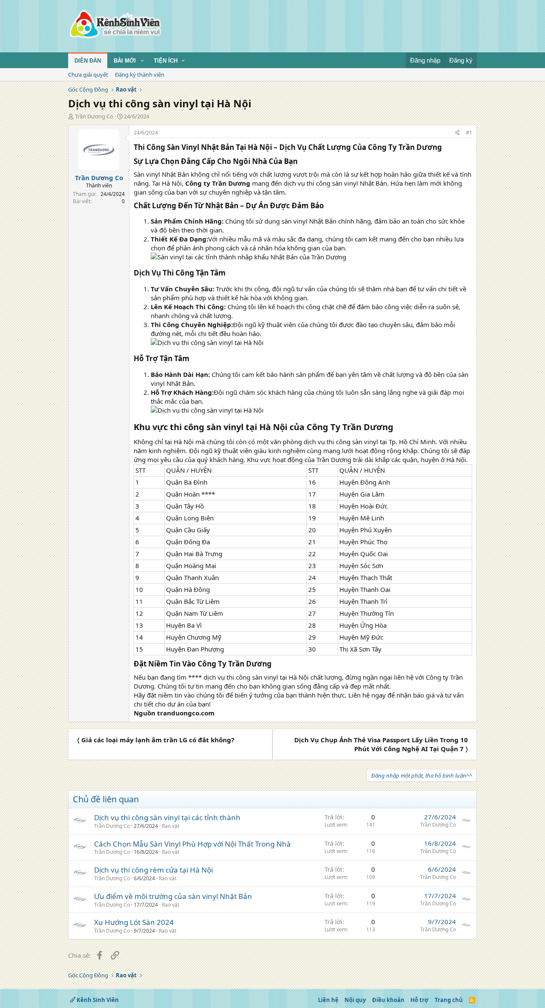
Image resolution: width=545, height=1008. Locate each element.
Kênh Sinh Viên (97, 1000)
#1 (469, 132)
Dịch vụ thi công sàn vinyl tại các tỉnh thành (167, 817)
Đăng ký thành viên (139, 74)
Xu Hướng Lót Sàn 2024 (134, 922)
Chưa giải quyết (88, 74)
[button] (142, 61)
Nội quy (355, 1000)
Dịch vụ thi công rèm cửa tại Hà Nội (153, 870)
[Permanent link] (445, 148)
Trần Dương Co (94, 116)
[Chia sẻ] (457, 133)
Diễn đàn (88, 60)
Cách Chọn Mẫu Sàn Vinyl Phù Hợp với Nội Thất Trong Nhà (192, 844)
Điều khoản (388, 1000)
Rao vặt (170, 826)
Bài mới (125, 60)
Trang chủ (449, 1000)
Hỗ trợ (419, 1000)
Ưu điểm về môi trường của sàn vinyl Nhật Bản (173, 896)
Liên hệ (328, 1000)
